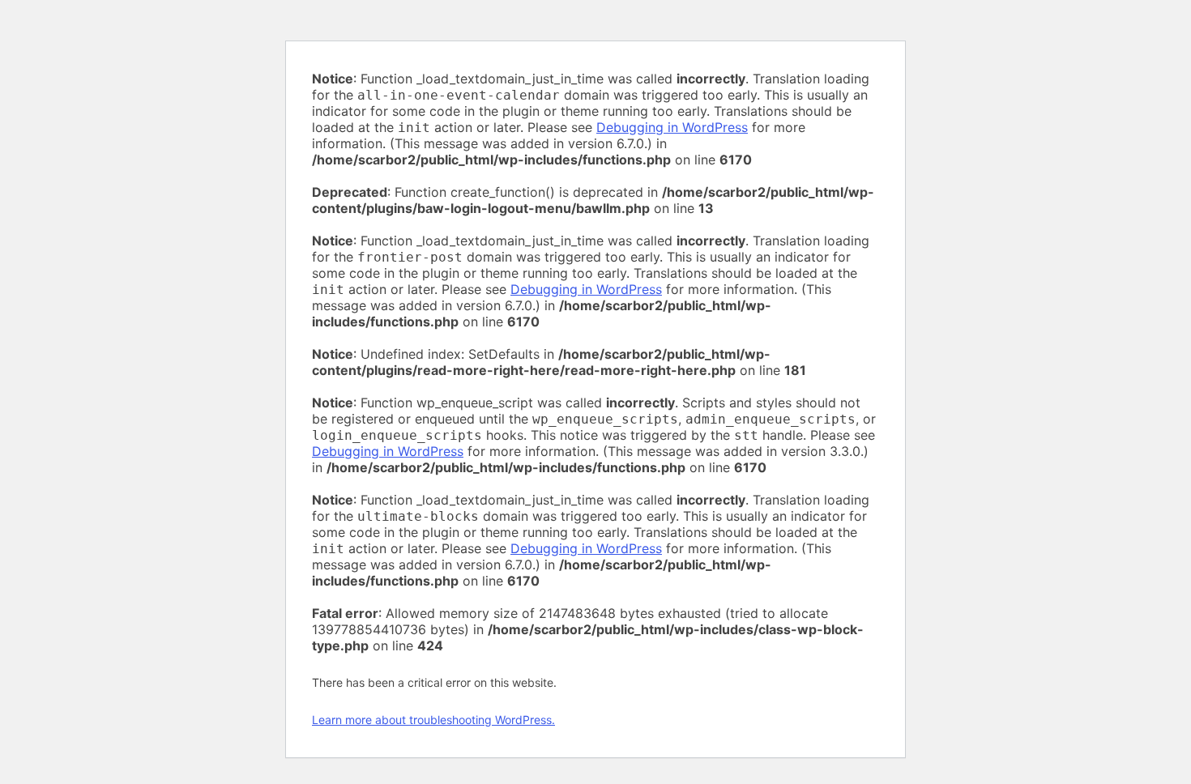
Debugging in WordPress (672, 127)
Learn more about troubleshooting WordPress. (433, 719)
